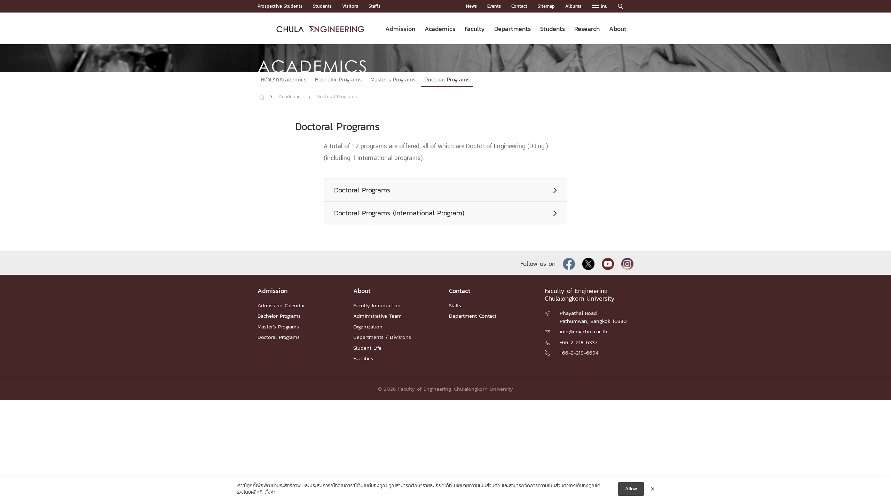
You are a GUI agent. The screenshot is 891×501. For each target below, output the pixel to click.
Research (587, 28)
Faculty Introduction (377, 305)
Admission (400, 28)
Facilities (363, 358)
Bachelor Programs (338, 79)
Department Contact (472, 316)
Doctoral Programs (447, 79)
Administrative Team (377, 316)
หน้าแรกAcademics (283, 79)
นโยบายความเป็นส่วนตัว (477, 485)
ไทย (603, 6)
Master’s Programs (393, 79)
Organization (368, 327)
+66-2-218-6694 (579, 353)
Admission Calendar (281, 305)
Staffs (374, 6)
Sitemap (546, 6)
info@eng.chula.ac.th (583, 331)
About (617, 28)
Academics (440, 28)
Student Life (367, 348)
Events (494, 6)
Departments (512, 28)
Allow (631, 488)
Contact (519, 6)
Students (322, 6)
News (471, 6)
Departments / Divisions (382, 337)
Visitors (350, 6)
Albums (573, 6)
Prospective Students (280, 6)
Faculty (475, 28)
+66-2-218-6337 (578, 342)
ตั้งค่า (270, 492)
